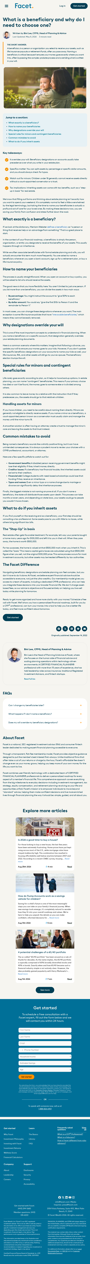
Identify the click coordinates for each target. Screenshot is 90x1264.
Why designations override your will (26, 130)
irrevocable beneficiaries (65, 315)
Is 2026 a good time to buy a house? (38, 840)
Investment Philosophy (14, 1139)
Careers (7, 1179)
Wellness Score (10, 1153)
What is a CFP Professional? (70, 1134)
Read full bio (29, 679)
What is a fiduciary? (66, 1137)
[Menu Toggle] (6, 6)
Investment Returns (12, 1148)
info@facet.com (62, 1202)
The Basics (33, 1134)
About (6, 1170)
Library (32, 1139)
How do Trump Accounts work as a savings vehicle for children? (41, 897)
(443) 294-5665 (24, 1209)
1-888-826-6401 (45, 1109)
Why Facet (8, 1134)
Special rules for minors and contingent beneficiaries (34, 134)
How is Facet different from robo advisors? (71, 1142)
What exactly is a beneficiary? (23, 123)
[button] (58, 628)
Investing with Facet (13, 1144)
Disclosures (29, 1170)
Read (69, 867)
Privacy (27, 1179)
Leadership (8, 1175)
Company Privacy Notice (44, 1090)
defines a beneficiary (57, 227)
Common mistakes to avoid (22, 138)
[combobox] (21, 1050)
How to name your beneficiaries (24, 126)
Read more (54, 918)
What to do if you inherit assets (24, 141)
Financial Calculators (13, 1157)
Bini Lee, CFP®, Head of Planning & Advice (39, 33)
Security (27, 1175)
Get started (26, 1077)
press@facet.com (69, 1205)
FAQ (31, 1144)
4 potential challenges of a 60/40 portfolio (42, 952)
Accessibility (29, 1184)
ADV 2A (65, 1251)
